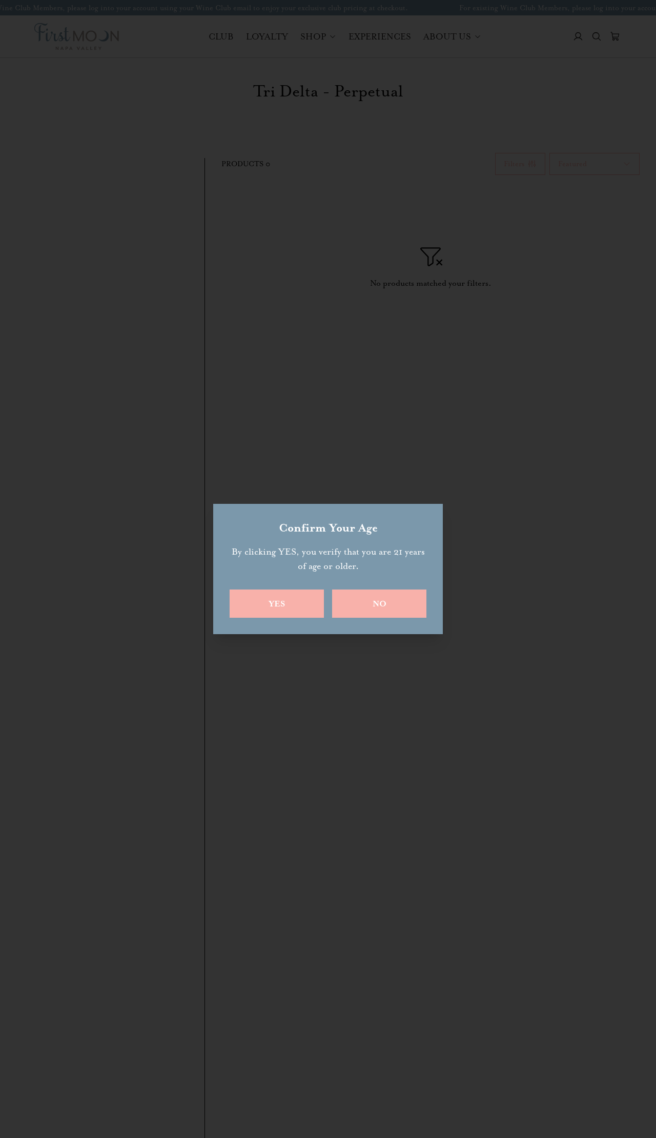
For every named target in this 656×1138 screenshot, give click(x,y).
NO (379, 603)
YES (277, 603)
